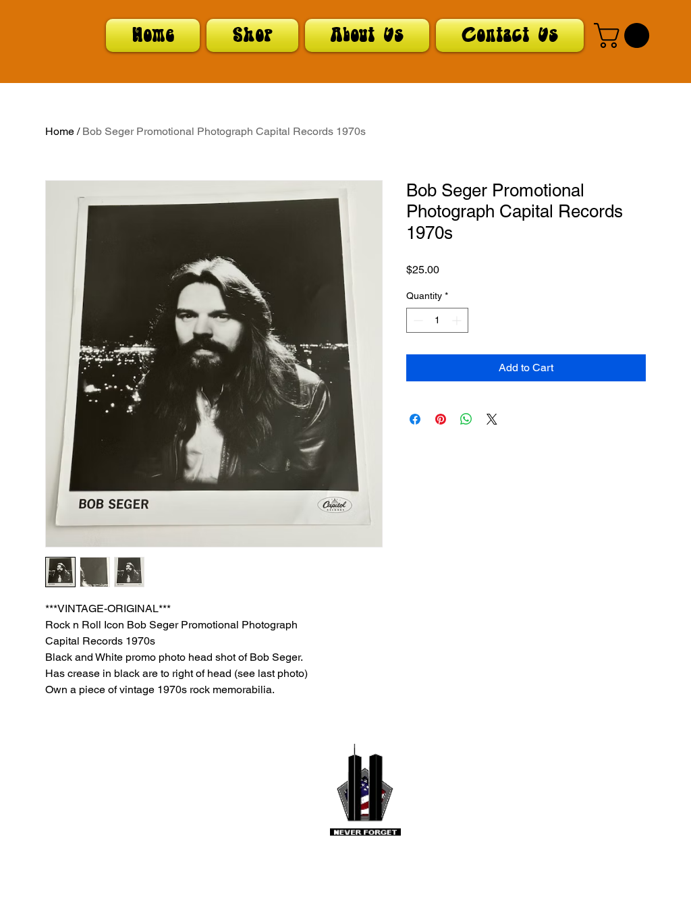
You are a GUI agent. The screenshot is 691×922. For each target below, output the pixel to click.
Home (59, 131)
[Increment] (457, 320)
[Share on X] (492, 419)
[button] (624, 35)
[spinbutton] (437, 320)
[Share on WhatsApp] (466, 419)
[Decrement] (416, 320)
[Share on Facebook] (415, 419)
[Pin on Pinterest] (441, 419)
